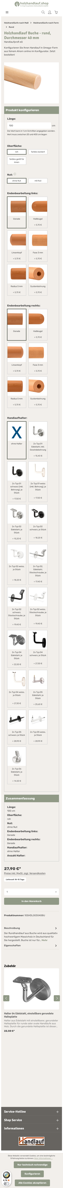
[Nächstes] (57, 998)
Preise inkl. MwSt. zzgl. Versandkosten (25, 873)
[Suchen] (43, 12)
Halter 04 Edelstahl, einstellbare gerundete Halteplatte (28, 1015)
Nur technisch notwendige (32, 1164)
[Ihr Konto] (50, 12)
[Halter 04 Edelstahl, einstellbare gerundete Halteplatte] (31, 988)
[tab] (31, 934)
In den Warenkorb (31, 901)
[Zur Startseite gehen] (31, 4)
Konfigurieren (32, 1173)
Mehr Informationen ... (43, 1158)
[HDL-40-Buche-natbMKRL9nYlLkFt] (31, 82)
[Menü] (7, 12)
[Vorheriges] (6, 998)
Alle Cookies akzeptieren (32, 1182)
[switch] (6, 1183)
